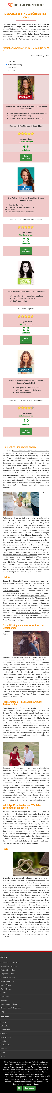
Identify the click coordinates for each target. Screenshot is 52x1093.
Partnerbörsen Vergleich (9, 962)
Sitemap (3, 1000)
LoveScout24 (5, 1037)
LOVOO (3, 1049)
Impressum (4, 996)
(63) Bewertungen (26, 324)
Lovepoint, (17, 694)
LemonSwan (5, 1030)
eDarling (3, 1033)
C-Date (33, 694)
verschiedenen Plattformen (38, 562)
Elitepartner (4, 1026)
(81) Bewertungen (26, 235)
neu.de (3, 1041)
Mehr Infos (26, 150)
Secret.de (6, 697)
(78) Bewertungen (26, 416)
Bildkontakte (5, 1045)
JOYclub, (8, 694)
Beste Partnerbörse (7, 978)
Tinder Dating (8, 620)
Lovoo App (25, 618)
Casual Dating (30, 662)
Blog (2, 1012)
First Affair (26, 694)
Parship (3, 1022)
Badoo (2, 1056)
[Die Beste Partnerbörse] (26, 4)
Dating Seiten (5, 985)
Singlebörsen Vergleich (9, 966)
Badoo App (41, 618)
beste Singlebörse (10, 905)
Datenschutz (29, 1088)
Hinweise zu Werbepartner (10, 1008)
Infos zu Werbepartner (40, 56)
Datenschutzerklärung (8, 1004)
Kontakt (3, 993)
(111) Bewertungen (26, 142)
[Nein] (49, 1076)
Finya (2, 1052)
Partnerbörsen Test (7, 970)
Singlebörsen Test (27, 900)
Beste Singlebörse (7, 981)
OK (19, 1088)
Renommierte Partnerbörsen (14, 768)
